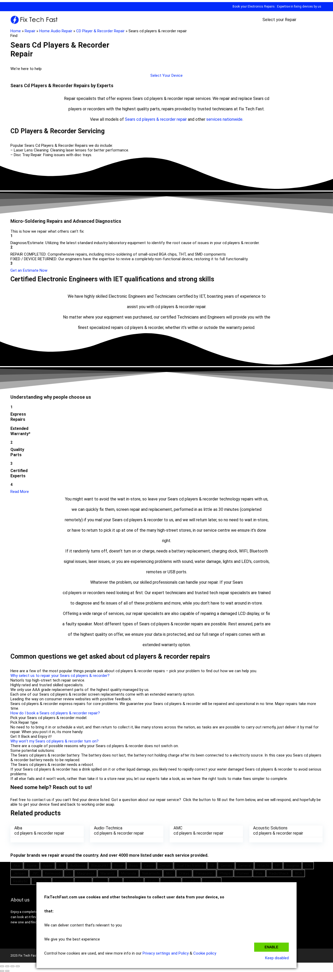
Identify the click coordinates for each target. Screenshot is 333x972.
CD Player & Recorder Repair (100, 31)
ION (308, 865)
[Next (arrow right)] (7, 971)
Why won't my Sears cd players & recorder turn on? (54, 741)
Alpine (32, 865)
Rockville (41, 881)
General (244, 865)
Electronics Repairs (261, 6)
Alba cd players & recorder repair (39, 830)
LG (69, 873)
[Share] (7, 966)
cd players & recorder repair (161, 119)
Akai (16, 865)
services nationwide (224, 119)
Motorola (128, 873)
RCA (298, 873)
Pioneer (243, 873)
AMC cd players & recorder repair (198, 830)
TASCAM (133, 881)
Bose (118, 865)
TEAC (152, 881)
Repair (30, 31)
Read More (19, 491)
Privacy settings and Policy (166, 953)
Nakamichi (151, 873)
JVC (35, 873)
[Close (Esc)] (2, 966)
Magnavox (85, 873)
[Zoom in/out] (18, 966)
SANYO (83, 881)
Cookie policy (204, 953)
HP (277, 865)
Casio (148, 865)
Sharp (100, 881)
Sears (130, 119)
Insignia (292, 865)
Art (61, 865)
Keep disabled (277, 958)
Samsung (63, 881)
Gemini (226, 865)
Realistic (20, 881)
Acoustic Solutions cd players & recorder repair (278, 830)
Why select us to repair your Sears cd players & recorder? (60, 675)
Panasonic (204, 873)
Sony (116, 881)
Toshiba (191, 881)
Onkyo (184, 873)
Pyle (259, 873)
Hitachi (263, 865)
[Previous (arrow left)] (2, 971)
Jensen (19, 873)
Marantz (107, 873)
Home (15, 31)
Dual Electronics (190, 865)
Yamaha (211, 881)
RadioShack (279, 873)
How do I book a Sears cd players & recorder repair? (55, 713)
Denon (165, 865)
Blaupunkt (99, 865)
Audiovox (77, 865)
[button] (166, 75)
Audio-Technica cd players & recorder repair (119, 830)
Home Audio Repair (55, 31)
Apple (47, 865)
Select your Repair (279, 19)
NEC (169, 873)
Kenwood (52, 873)
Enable (271, 947)
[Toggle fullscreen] (12, 966)
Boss (133, 865)
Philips (225, 873)
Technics (170, 881)
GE (212, 865)
